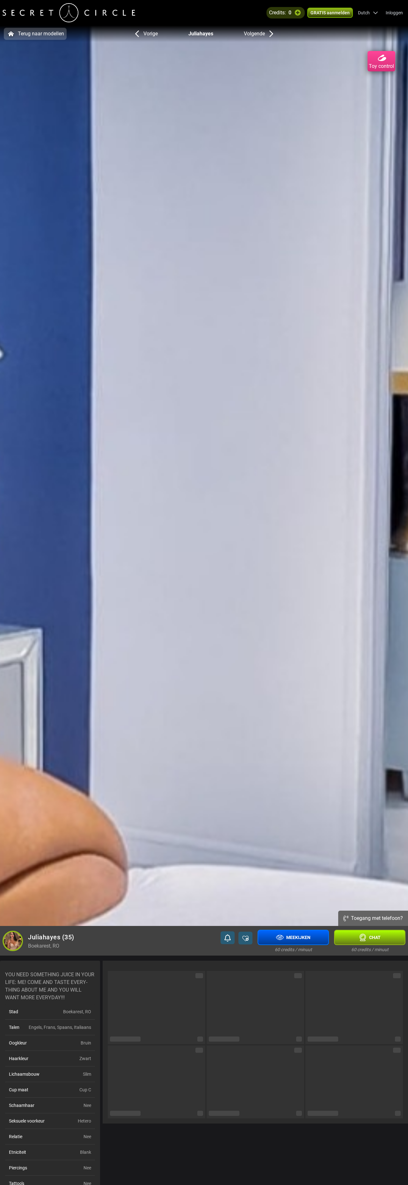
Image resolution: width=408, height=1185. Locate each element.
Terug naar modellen (41, 34)
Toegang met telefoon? (377, 918)
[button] (368, 13)
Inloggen (394, 12)
